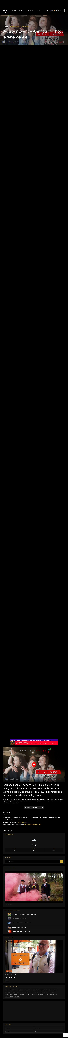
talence (36, 992)
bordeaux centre (41, 994)
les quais (28, 994)
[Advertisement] (34, 1010)
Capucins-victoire (35, 989)
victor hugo (7, 992)
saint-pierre (27, 989)
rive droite (34, 994)
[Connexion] (54, 10)
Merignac (27, 992)
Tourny (11, 996)
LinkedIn (8, 1031)
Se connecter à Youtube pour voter (34, 807)
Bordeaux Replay (48, 10)
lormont (48, 992)
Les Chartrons (13, 989)
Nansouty (57, 994)
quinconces (22, 994)
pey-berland (16, 996)
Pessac (32, 992)
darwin (53, 992)
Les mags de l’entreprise (17, 10)
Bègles (21, 992)
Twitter (37, 1031)
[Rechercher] (50, 10)
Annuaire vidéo (29, 10)
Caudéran (43, 989)
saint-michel (20, 989)
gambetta (55, 989)
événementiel (18, 26)
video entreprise (25, 26)
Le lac (6, 996)
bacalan (7, 989)
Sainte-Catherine (50, 994)
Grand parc (48, 989)
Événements (40, 10)
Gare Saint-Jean (15, 992)
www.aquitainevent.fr (23, 822)
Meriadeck (16, 994)
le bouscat (42, 992)
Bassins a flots (8, 994)
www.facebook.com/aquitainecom (33, 824)
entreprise (12, 26)
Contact (58, 10)
